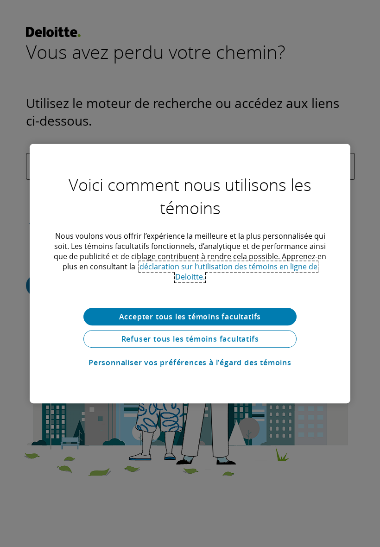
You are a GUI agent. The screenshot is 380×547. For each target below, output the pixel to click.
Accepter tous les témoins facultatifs (190, 317)
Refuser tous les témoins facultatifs (190, 339)
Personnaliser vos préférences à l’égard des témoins (190, 362)
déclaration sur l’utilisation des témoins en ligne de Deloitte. (228, 271)
